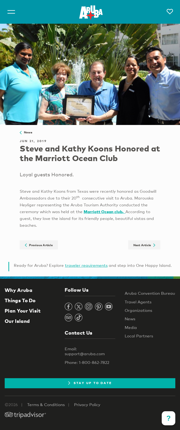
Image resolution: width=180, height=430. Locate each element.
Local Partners (139, 335)
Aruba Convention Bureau (150, 293)
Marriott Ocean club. (104, 211)
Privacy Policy (87, 404)
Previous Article (40, 245)
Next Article (143, 245)
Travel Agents (138, 301)
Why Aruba (18, 290)
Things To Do (20, 300)
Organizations (138, 310)
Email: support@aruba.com (85, 351)
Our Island (17, 321)
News (27, 132)
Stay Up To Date (93, 383)
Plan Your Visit (23, 311)
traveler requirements (86, 265)
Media (131, 327)
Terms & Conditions (46, 404)
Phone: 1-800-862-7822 (87, 362)
